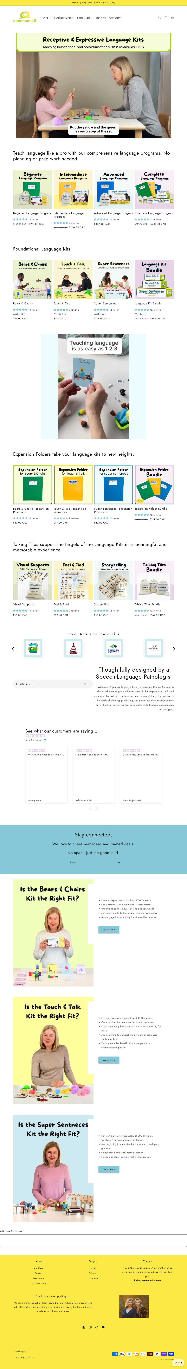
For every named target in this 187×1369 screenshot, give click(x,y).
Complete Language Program (154, 213)
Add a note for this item (11, 1231)
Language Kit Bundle (148, 303)
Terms (92, 1267)
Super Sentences (105, 303)
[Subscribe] (119, 862)
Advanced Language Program (113, 213)
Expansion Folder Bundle (151, 508)
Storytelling (101, 604)
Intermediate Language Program (69, 214)
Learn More (109, 929)
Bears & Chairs (23, 303)
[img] (95, 736)
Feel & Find (61, 604)
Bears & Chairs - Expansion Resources (31, 510)
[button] (46, 17)
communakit (170, 1359)
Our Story (38, 1267)
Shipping (93, 1278)
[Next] (174, 648)
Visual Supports (23, 604)
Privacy (92, 1273)
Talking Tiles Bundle (147, 604)
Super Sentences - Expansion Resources (113, 510)
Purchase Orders (39, 1283)
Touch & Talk (62, 303)
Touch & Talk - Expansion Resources (70, 510)
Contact (38, 1273)
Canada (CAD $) (23, 1357)
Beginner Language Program (32, 213)
